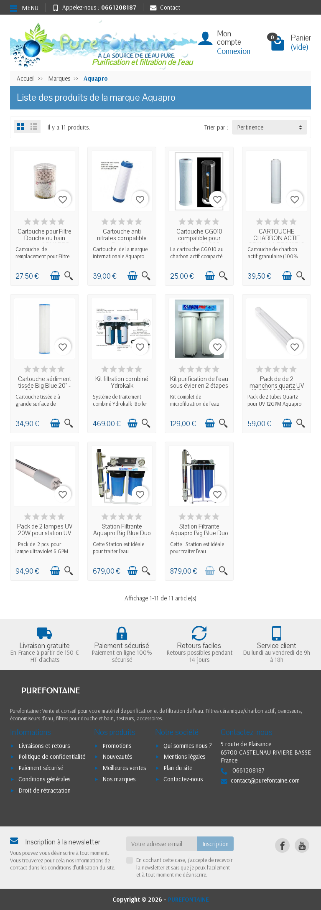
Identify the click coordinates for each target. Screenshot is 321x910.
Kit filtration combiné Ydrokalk (121, 382)
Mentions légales (184, 756)
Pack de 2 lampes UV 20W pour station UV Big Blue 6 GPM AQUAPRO (44, 536)
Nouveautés (117, 756)
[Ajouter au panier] (55, 275)
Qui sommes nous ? (187, 746)
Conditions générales (44, 779)
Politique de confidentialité (51, 756)
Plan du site (177, 768)
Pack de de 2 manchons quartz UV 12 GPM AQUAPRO (277, 385)
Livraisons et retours (44, 746)
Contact (170, 7)
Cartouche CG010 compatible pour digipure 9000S (199, 238)
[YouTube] (302, 845)
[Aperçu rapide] (69, 275)
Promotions (116, 746)
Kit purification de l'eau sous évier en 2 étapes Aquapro (199, 385)
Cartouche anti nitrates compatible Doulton (122, 238)
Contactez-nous (183, 779)
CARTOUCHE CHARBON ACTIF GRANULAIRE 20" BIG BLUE (276, 241)
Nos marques (118, 779)
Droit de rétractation (44, 790)
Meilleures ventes (124, 768)
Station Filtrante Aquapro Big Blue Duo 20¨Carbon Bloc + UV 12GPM (199, 536)
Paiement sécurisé (40, 768)
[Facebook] (282, 845)
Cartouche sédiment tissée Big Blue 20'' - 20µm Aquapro (44, 385)
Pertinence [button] (250, 127)
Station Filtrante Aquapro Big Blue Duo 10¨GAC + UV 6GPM (122, 533)
